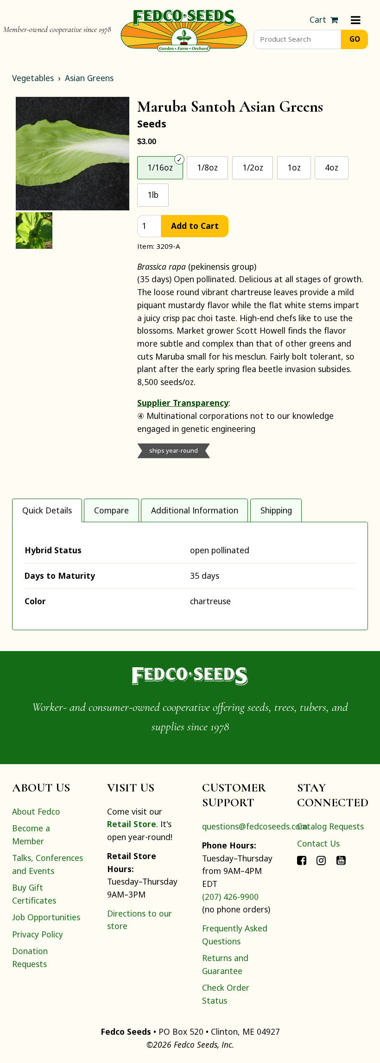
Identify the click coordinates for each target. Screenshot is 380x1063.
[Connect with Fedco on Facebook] (301, 860)
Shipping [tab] (276, 510)
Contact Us (318, 843)
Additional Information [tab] (194, 510)
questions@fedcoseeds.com (255, 826)
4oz (331, 167)
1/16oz (160, 167)
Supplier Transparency (182, 402)
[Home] (183, 29)
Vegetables (33, 77)
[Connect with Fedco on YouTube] (341, 860)
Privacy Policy (37, 934)
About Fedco (36, 811)
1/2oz (252, 167)
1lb (152, 194)
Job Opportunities (46, 917)
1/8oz (207, 167)
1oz (294, 167)
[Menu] (355, 20)
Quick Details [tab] (47, 510)
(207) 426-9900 (230, 896)
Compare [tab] (111, 510)
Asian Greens (89, 77)
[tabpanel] (190, 576)
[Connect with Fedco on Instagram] (321, 860)
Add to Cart (195, 225)
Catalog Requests (330, 826)
